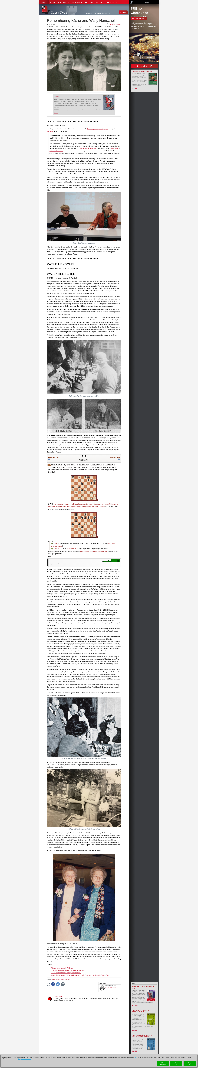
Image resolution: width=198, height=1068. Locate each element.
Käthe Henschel (55, 979)
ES (107, 13)
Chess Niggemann (110, 987)
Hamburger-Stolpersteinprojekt (97, 129)
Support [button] (99, 2)
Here (136, 1057)
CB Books (89, 2)
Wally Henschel (65, 979)
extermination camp (56, 151)
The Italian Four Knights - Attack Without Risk (142, 1036)
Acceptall (189, 1063)
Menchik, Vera (115, 457)
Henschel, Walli (53, 457)
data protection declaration (24, 1059)
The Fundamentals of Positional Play (141, 1011)
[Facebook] (53, 984)
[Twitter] (58, 984)
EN (105, 13)
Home (52, 2)
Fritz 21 (57, 96)
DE (103, 13)
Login (147, 2)
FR (109, 13)
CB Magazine (77, 2)
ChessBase (58, 996)
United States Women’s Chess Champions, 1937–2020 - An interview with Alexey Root (80, 975)
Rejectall (176, 1063)
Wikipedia (50, 131)
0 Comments (117, 24)
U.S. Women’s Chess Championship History (66, 973)
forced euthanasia (85, 148)
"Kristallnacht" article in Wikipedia (62, 968)
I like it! (111, 24)
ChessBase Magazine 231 (142, 71)
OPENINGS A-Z (63, 2)
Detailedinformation (163, 1063)
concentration (113, 148)
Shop (44, 2)
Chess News (59, 12)
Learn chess (112, 2)
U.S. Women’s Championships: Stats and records (68, 970)
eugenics (94, 148)
